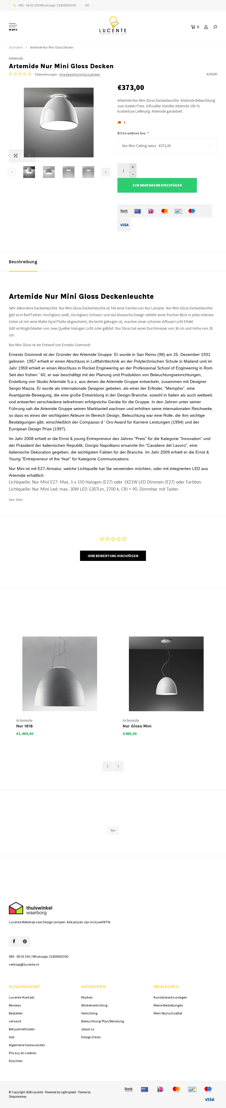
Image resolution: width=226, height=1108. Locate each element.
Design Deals (91, 1037)
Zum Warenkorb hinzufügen (157, 185)
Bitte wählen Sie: (132, 133)
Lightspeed (68, 1092)
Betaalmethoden (22, 1029)
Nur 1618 (24, 726)
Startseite (15, 47)
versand (15, 1021)
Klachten (16, 1061)
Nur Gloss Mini (137, 726)
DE (87, 5)
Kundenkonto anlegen (170, 997)
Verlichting (89, 1013)
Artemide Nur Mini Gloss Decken (51, 47)
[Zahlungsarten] (124, 211)
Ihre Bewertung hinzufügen (113, 556)
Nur (113, 830)
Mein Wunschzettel (168, 1013)
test (11, 1037)
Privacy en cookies (22, 1053)
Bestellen (16, 1013)
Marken (87, 997)
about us (87, 1029)
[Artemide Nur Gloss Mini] (166, 673)
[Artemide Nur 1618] (59, 673)
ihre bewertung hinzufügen (79, 74)
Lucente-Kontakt (21, 997)
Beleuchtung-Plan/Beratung (102, 1021)
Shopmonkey (17, 1096)
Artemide (16, 58)
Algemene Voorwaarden (27, 1045)
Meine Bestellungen (168, 1005)
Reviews (15, 1005)
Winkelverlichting (94, 1005)
